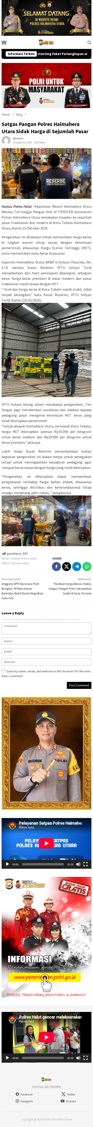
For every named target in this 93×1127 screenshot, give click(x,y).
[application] (46, 843)
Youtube (71, 1101)
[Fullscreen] (85, 864)
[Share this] (56, 566)
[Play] (7, 864)
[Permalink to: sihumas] (6, 140)
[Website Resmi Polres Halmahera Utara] (46, 42)
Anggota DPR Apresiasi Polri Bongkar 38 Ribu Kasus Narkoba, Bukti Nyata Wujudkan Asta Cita (22, 588)
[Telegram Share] (76, 566)
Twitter (71, 1094)
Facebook (27, 1094)
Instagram (27, 1101)
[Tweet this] (66, 566)
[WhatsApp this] (86, 566)
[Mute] (78, 864)
